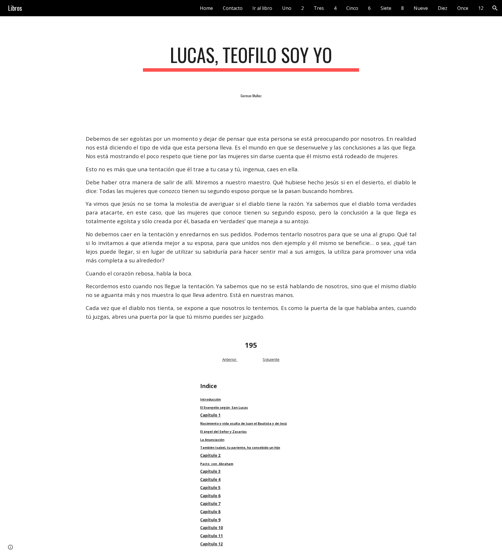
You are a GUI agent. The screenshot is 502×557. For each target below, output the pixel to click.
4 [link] (335, 8)
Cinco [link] (352, 8)
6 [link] (369, 8)
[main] (251, 57)
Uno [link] (286, 8)
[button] (495, 8)
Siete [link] (386, 8)
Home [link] (206, 8)
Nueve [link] (421, 8)
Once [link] (462, 8)
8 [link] (402, 8)
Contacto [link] (233, 8)
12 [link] (480, 8)
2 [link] (302, 8)
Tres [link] (319, 8)
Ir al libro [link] (262, 8)
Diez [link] (442, 8)
